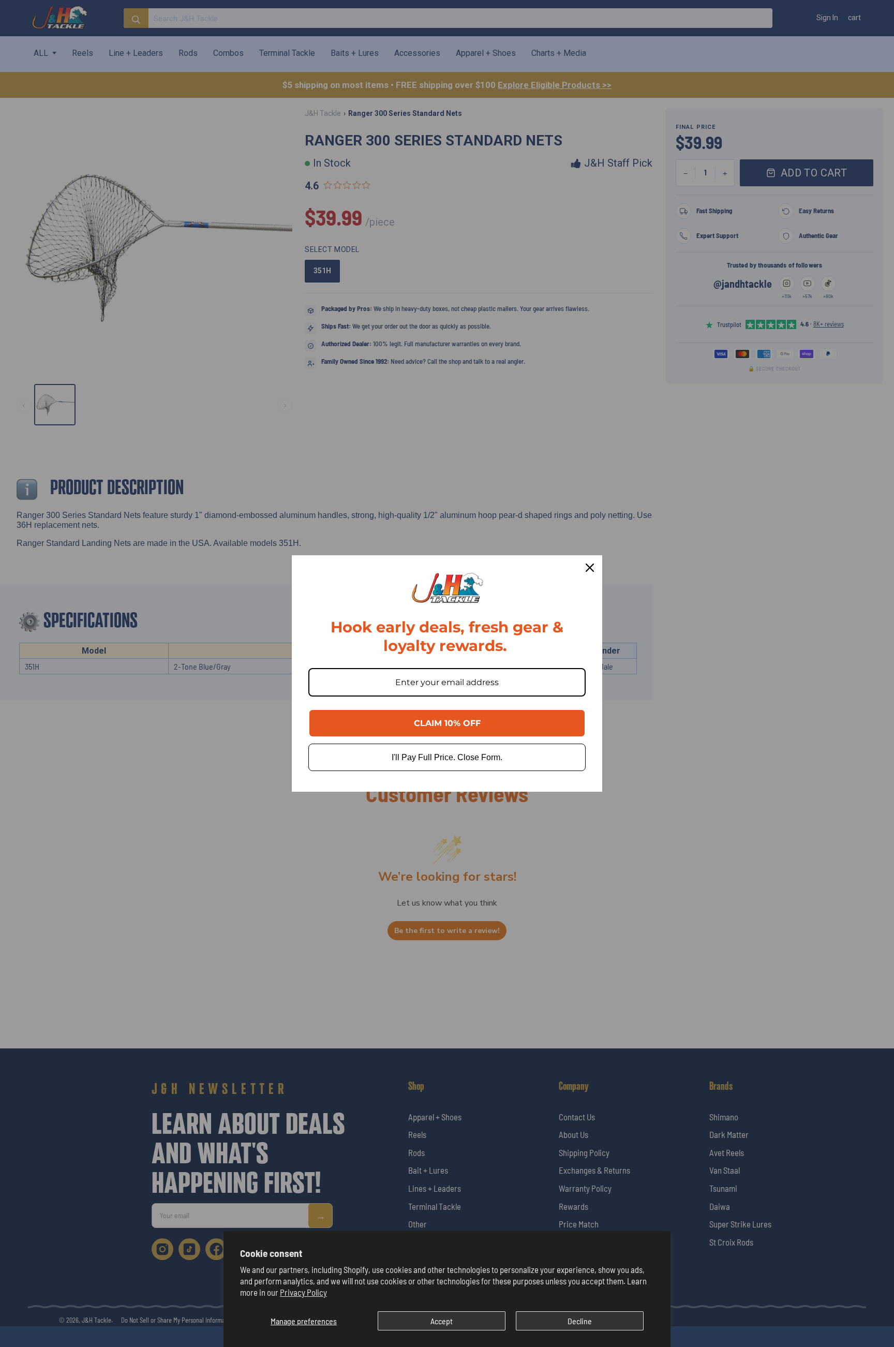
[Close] (589, 567)
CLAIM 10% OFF (447, 723)
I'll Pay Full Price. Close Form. (447, 757)
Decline (580, 1321)
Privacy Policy (303, 1292)
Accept (441, 1321)
